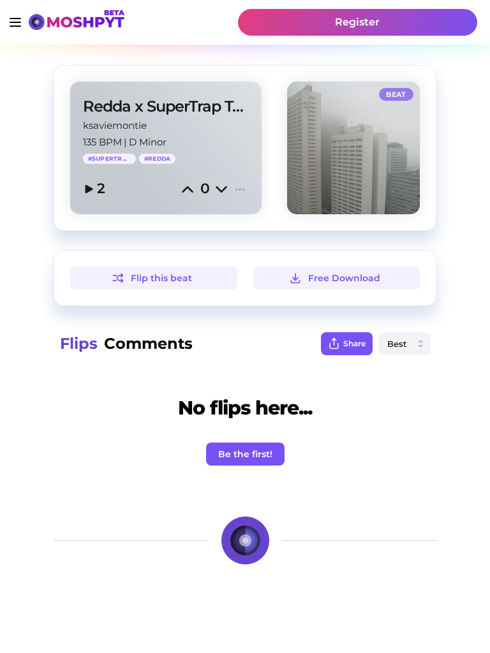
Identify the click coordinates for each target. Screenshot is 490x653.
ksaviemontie (115, 125)
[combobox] (404, 343)
